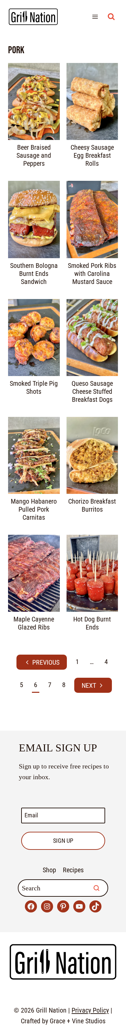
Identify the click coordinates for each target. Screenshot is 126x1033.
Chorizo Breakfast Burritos (92, 505)
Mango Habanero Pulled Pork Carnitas (34, 509)
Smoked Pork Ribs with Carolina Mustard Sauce (92, 274)
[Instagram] (47, 906)
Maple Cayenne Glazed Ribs (33, 623)
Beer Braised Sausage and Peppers (33, 155)
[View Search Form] (111, 16)
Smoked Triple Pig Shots (34, 387)
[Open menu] (95, 16)
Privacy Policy (90, 1010)
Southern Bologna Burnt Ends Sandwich (34, 274)
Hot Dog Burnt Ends (92, 623)
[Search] (96, 888)
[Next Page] (93, 685)
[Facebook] (31, 906)
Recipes (73, 870)
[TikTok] (95, 906)
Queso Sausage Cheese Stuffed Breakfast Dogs (92, 391)
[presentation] (34, 101)
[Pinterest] (63, 906)
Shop (49, 870)
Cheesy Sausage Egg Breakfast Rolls (92, 155)
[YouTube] (79, 906)
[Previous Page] (41, 662)
